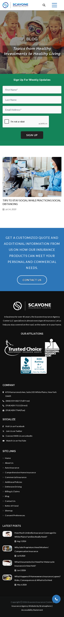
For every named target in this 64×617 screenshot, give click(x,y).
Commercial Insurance (15, 477)
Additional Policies (13, 482)
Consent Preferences (15, 515)
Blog (7, 496)
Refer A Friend (11, 506)
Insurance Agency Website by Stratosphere (31, 606)
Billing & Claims (12, 491)
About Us (9, 463)
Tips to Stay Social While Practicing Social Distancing (32, 202)
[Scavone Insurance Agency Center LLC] (15, 5)
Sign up (32, 135)
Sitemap (8, 510)
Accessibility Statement (32, 610)
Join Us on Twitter (14, 431)
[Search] (44, 5)
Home (8, 458)
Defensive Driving (13, 486)
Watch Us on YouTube (16, 440)
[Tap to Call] (56, 599)
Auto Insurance (12, 467)
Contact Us (32, 279)
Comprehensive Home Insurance (20, 472)
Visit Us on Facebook (14, 426)
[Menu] (54, 5)
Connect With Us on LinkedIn (18, 436)
